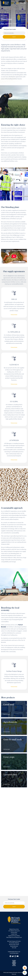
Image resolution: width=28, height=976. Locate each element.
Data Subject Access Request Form (14, 937)
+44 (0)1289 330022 (14, 953)
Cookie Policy (14, 934)
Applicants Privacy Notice (14, 935)
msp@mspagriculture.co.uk (14, 951)
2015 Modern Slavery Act (14, 930)
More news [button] (7, 894)
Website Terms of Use (14, 929)
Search (14, 36)
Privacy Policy (14, 932)
